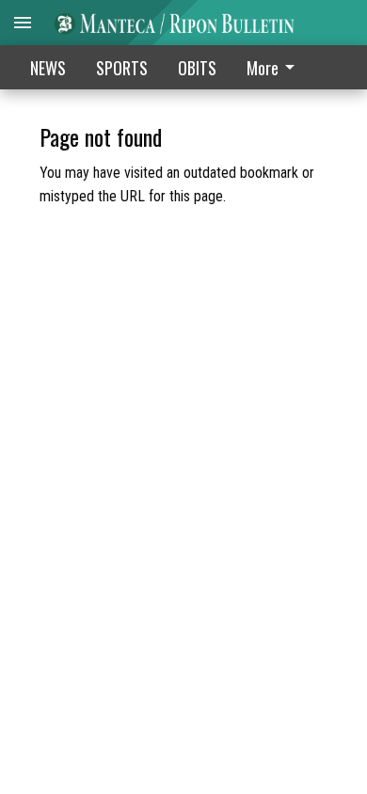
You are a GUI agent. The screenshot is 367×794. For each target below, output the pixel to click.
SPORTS (122, 68)
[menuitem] (275, 67)
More (263, 68)
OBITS (197, 68)
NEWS (48, 68)
